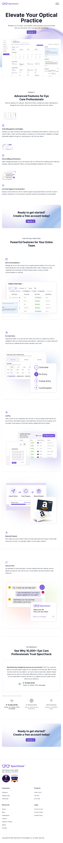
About (4, 809)
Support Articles (7, 821)
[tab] (12, 703)
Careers (4, 818)
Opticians (5, 792)
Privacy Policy (38, 812)
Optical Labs (6, 795)
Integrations (5, 815)
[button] (57, 3)
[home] (12, 4)
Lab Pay (36, 795)
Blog (3, 812)
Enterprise (5, 798)
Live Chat (37, 798)
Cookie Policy (38, 815)
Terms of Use (38, 809)
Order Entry (38, 792)
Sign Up (31, 32)
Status (4, 825)
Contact (4, 828)
